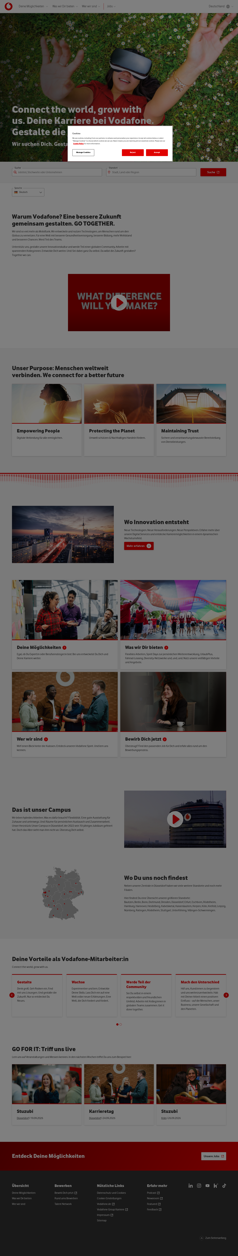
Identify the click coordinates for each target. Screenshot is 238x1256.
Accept (157, 152)
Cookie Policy (78, 144)
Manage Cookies (83, 152)
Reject (133, 152)
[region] (120, 144)
